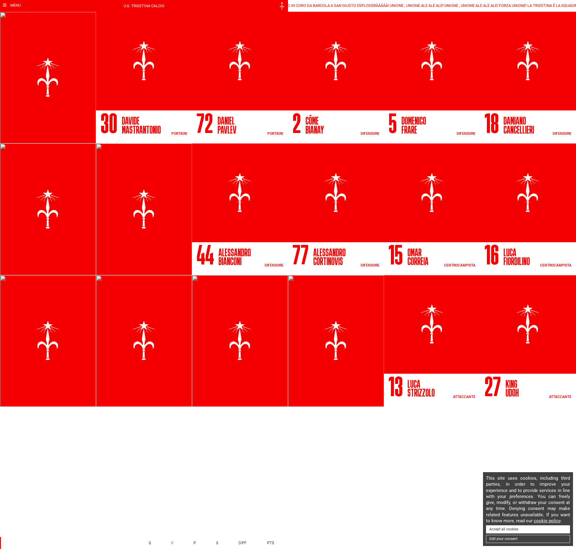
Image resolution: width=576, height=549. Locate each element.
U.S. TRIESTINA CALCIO (144, 6)
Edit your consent (503, 539)
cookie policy (547, 520)
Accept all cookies (503, 529)
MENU (15, 5)
